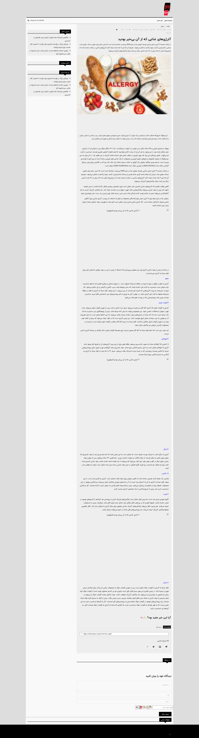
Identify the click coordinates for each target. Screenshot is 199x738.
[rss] (28, 728)
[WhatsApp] (159, 646)
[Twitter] (153, 646)
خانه (168, 26)
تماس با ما (34, 728)
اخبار (162, 26)
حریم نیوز (159, 627)
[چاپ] (116, 29)
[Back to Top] (169, 734)
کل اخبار (159, 20)
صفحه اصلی (168, 20)
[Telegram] (166, 646)
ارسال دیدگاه (165, 714)
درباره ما (41, 728)
